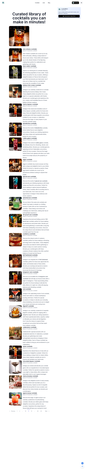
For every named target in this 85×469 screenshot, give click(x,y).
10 (25, 411)
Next (46, 411)
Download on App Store (69, 16)
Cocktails (37, 2)
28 (37, 411)
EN (81, 2)
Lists (44, 2)
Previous (13, 411)
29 (41, 411)
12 (31, 411)
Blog (49, 2)
